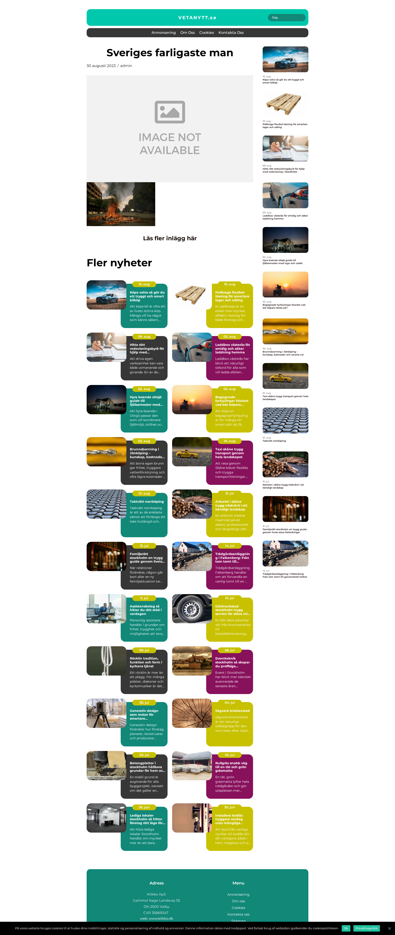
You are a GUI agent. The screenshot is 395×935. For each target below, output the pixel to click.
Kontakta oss (231, 32)
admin (126, 66)
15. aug (144, 284)
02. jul (230, 755)
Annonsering (164, 32)
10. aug (229, 284)
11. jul (144, 598)
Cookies (206, 32)
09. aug (144, 336)
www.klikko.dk (161, 918)
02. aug (144, 389)
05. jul (144, 702)
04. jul (230, 702)
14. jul (229, 546)
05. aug (230, 336)
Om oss (187, 32)
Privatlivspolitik (367, 928)
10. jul (229, 598)
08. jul (230, 650)
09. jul (144, 650)
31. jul (229, 493)
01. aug (229, 441)
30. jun (144, 807)
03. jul (144, 755)
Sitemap (238, 921)
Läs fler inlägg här (170, 238)
